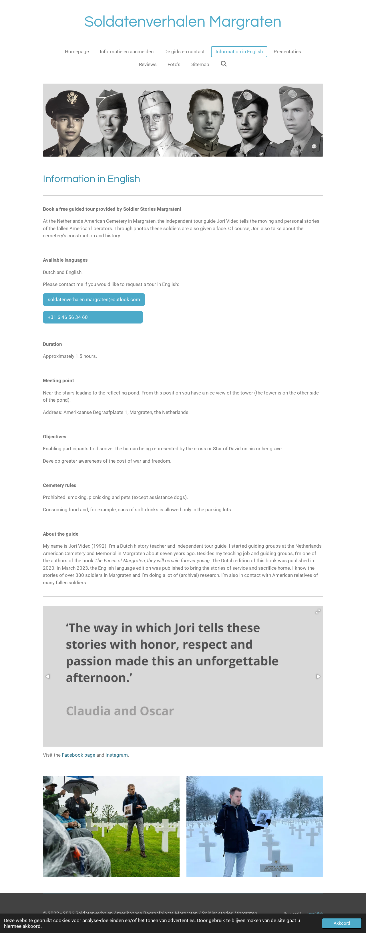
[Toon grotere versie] (111, 826)
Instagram (117, 755)
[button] (318, 611)
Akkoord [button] (342, 923)
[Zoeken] (223, 64)
